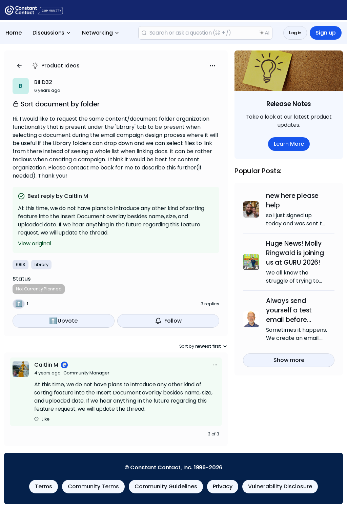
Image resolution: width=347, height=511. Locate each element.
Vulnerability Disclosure (280, 486)
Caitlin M (46, 365)
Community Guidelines (166, 486)
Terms (43, 486)
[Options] (212, 66)
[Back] (19, 66)
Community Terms (93, 486)
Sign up (325, 33)
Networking (97, 33)
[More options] (215, 365)
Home (13, 33)
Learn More (289, 144)
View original (34, 243)
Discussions (48, 33)
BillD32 (43, 82)
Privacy (222, 486)
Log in (295, 32)
